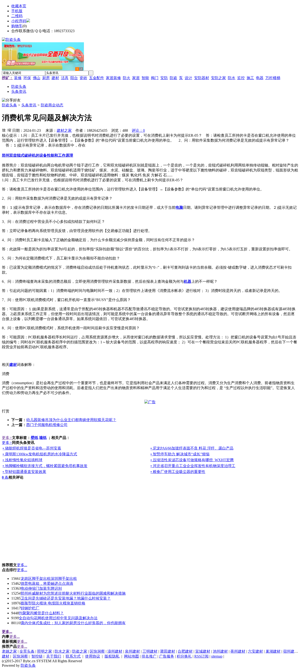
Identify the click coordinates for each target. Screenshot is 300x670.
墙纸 (43, 438)
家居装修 (113, 78)
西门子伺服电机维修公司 (47, 425)
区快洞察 (97, 651)
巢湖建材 (273, 651)
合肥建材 (185, 651)
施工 (250, 78)
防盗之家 (79, 651)
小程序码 (18, 21)
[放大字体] (4, 130)
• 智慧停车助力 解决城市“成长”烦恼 (180, 454)
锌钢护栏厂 (30, 608)
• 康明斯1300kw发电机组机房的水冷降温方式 (40, 454)
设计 (188, 78)
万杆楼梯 (272, 78)
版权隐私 (112, 656)
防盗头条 (9, 105)
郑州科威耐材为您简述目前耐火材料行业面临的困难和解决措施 (73, 593)
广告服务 (166, 656)
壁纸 (34, 438)
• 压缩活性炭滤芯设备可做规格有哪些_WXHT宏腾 (192, 460)
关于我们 (53, 656)
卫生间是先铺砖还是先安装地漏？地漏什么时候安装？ (66, 598)
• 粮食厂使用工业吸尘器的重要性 (177, 472)
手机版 (16, 11)
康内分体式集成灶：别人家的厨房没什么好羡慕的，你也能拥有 (73, 623)
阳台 (74, 78)
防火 (126, 78)
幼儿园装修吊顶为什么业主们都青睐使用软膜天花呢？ (71, 420)
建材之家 (64, 130)
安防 (164, 78)
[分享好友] (11, 100)
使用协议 (92, 656)
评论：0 (138, 130)
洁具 (64, 78)
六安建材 (255, 651)
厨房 (46, 78)
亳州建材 (237, 651)
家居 (136, 78)
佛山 (36, 78)
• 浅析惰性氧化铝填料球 (22, 460)
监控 (241, 78)
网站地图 (131, 656)
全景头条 (26, 651)
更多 (7, 438)
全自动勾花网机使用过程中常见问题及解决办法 (58, 618)
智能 (145, 78)
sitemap (216, 656)
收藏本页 (18, 6)
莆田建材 (167, 651)
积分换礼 (184, 656)
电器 (259, 78)
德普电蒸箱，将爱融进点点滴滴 (47, 583)
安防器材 (201, 78)
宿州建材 (290, 651)
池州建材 (220, 651)
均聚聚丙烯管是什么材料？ (41, 613)
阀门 (154, 78)
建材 (55, 78)
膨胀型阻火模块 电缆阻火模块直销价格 (53, 603)
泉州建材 (132, 651)
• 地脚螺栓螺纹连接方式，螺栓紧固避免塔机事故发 (45, 466)
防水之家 (62, 651)
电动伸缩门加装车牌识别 (41, 588)
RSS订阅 (201, 656)
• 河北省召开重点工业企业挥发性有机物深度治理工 (192, 466)
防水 (231, 78)
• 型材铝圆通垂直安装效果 (24, 472)
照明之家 (44, 651)
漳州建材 (114, 651)
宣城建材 (202, 651)
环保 (27, 78)
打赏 (5, 411)
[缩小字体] (9, 130)
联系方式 (73, 656)
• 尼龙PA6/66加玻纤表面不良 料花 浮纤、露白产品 (191, 448)
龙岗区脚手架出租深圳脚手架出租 (49, 579)
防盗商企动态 (52, 105)
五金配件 (96, 78)
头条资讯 (28, 105)
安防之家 (218, 78)
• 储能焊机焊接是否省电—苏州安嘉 (32, 448)
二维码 (16, 16)
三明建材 (150, 651)
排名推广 (149, 656)
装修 (18, 78)
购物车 (16, 26)
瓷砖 (83, 78)
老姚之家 (9, 651)
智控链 (37, 656)
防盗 (173, 78)
